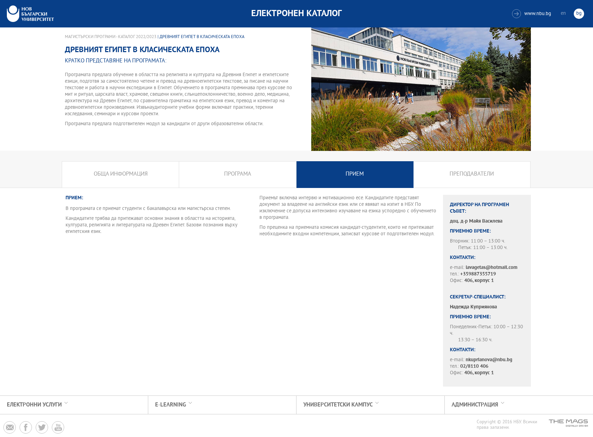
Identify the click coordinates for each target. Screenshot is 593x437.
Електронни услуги (34, 405)
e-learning (170, 405)
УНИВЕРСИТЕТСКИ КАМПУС (338, 405)
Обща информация (121, 174)
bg (579, 13)
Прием (355, 174)
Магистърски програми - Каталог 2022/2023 (110, 37)
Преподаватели (472, 174)
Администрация (475, 405)
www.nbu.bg (532, 14)
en (563, 13)
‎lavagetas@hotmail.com (492, 267)
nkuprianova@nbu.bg (489, 360)
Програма (237, 174)
